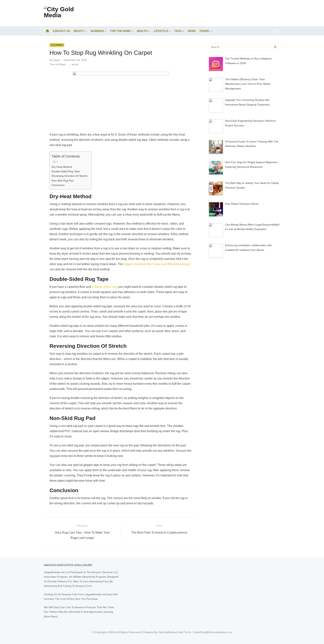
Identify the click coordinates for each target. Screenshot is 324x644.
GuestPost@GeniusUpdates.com (212, 632)
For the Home (120, 30)
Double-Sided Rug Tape (66, 171)
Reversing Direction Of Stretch (70, 175)
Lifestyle (161, 30)
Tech (178, 30)
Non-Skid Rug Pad (63, 180)
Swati (56, 59)
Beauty (79, 30)
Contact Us (61, 30)
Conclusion (58, 185)
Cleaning (57, 45)
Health (142, 30)
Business (97, 30)
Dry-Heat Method (62, 166)
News (192, 30)
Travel (204, 30)
